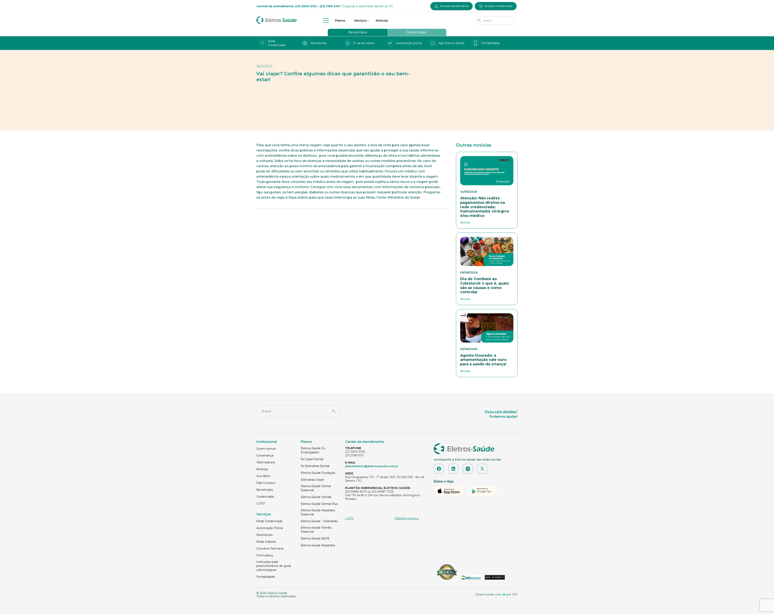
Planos (340, 20)
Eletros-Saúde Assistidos (318, 545)
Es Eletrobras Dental (315, 466)
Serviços (360, 20)
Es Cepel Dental (312, 459)
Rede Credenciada (269, 521)
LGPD (260, 503)
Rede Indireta (266, 542)
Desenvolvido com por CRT (496, 594)
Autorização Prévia (269, 528)
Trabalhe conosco (406, 518)
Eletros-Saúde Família (316, 497)
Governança (264, 455)
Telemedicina (265, 462)
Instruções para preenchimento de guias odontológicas (273, 566)
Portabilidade (265, 577)
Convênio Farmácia (269, 548)
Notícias (382, 20)
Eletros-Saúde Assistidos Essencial (318, 512)
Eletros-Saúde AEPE (315, 538)
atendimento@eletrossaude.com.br (371, 466)
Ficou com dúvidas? (501, 412)
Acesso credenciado (498, 6)
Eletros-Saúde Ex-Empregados (313, 450)
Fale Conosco (265, 483)
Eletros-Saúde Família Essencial (316, 529)
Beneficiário (357, 32)
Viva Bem (263, 476)
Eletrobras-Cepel (312, 479)
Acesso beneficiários (454, 6)
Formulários (264, 555)
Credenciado (416, 32)
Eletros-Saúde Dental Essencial (316, 488)
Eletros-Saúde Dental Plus (319, 504)
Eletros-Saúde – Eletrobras (319, 521)
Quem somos (266, 448)
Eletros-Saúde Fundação (318, 473)
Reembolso (264, 535)
